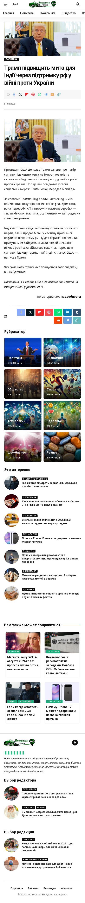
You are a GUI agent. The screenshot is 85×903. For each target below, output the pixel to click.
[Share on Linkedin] (67, 312)
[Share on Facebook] (14, 94)
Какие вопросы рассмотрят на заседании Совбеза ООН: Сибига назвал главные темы (60, 665)
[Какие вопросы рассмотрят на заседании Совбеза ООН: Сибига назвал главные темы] (62, 642)
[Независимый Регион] (42, 4)
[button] (7, 4)
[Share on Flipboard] (27, 94)
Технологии (16, 421)
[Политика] (22, 352)
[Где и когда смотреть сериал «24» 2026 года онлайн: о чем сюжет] (11, 483)
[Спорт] (62, 384)
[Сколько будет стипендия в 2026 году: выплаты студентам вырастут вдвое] (11, 520)
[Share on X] (20, 94)
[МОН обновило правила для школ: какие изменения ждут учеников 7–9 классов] (11, 863)
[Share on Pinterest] (33, 94)
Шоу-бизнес (16, 452)
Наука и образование (35, 860)
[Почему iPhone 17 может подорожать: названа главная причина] (11, 538)
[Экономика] (62, 352)
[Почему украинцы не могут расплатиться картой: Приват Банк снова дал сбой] (11, 793)
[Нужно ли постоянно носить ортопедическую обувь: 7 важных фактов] (11, 593)
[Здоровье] (62, 415)
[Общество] (22, 384)
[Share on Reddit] (58, 320)
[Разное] (62, 447)
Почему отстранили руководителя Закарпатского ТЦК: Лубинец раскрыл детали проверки (50, 559)
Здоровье (54, 421)
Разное (52, 452)
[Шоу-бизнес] (22, 447)
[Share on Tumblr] (77, 312)
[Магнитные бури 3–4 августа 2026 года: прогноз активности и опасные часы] (23, 642)
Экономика (55, 358)
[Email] (52, 94)
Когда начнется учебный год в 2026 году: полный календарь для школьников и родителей (47, 847)
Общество (15, 389)
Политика (11, 59)
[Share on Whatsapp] (39, 94)
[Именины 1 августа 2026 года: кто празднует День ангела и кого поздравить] (11, 812)
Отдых (26, 479)
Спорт (51, 389)
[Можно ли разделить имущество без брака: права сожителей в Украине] (11, 575)
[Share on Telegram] (46, 94)
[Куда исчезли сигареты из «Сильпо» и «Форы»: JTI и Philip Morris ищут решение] (11, 501)
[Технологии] (22, 415)
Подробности (71, 296)
